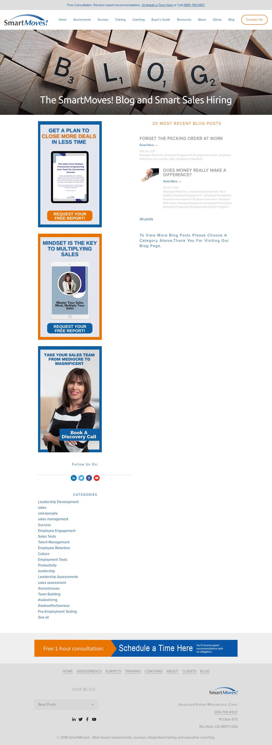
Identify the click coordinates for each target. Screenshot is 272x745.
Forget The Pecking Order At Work (181, 138)
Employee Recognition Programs (209, 207)
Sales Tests (47, 536)
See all (43, 617)
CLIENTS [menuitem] (189, 671)
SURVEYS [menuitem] (113, 671)
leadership (46, 571)
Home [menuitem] (63, 19)
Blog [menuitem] (231, 19)
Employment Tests (52, 559)
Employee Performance (218, 203)
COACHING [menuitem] (154, 671)
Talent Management (53, 542)
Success (44, 525)
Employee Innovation (205, 155)
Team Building (49, 594)
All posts (146, 219)
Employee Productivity (189, 159)
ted (155, 159)
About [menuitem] (202, 19)
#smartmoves (49, 588)
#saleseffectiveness (54, 605)
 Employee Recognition (217, 195)
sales (42, 507)
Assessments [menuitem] (82, 19)
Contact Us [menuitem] (254, 19)
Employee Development (177, 199)
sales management (53, 519)
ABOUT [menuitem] (172, 671)
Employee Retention (151, 155)
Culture (44, 554)
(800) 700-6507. (194, 5)
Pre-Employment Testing (57, 611)
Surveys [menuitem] (103, 19)
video (172, 159)
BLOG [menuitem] (205, 671)
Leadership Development (203, 191)
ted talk (163, 159)
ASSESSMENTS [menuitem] (89, 671)
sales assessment (52, 583)
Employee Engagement (178, 155)
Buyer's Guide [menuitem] (161, 19)
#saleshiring (47, 600)
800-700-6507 (226, 712)
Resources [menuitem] (184, 19)
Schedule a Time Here (158, 5)
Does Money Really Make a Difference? (194, 172)
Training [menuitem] (120, 19)
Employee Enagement (190, 203)
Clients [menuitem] (217, 19)
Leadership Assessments (58, 577)
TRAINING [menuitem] (133, 671)
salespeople (48, 513)
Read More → (149, 145)
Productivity (47, 565)
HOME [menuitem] (67, 671)
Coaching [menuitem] (138, 19)
